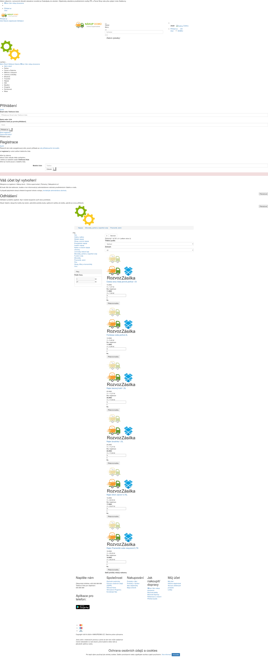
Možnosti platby (152, 592)
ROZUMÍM (176, 655)
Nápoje (80, 228)
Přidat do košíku (113, 303)
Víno (75, 266)
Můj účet (170, 581)
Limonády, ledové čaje (81, 252)
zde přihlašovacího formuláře (49, 148)
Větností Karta (111, 588)
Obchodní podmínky (113, 581)
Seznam (113, 236)
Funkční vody (78, 256)
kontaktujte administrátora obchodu (54, 190)
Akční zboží (8, 66)
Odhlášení (20, 21)
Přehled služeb (152, 599)
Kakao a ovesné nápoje (82, 247)
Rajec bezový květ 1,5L (116, 388)
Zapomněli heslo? (6, 134)
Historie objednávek (10, 21)
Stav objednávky (132, 585)
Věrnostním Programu (114, 590)
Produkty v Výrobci (133, 583)
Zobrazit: (108, 247)
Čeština (185, 26)
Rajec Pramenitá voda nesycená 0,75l (122, 548)
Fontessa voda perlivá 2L (117, 334)
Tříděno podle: (110, 240)
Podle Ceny (78, 275)
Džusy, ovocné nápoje (81, 241)
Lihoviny (77, 249)
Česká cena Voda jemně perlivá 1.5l (122, 281)
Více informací (166, 654)
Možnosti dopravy (153, 594)
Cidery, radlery (79, 237)
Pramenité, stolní (116, 228)
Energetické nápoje (80, 243)
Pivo (75, 262)
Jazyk (172, 26)
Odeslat (49, 169)
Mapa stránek (131, 588)
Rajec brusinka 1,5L (115, 441)
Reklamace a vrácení (154, 597)
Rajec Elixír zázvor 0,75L (117, 494)
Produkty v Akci (132, 581)
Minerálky (77, 258)
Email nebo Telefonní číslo (9, 112)
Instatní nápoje (79, 245)
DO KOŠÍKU (180, 30)
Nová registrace (5, 132)
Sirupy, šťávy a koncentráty (83, 264)
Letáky (170, 590)
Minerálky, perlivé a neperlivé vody (96, 228)
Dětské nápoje (79, 239)
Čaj (75, 235)
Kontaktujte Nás (112, 592)
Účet (1, 21)
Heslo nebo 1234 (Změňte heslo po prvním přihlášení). (13, 120)
